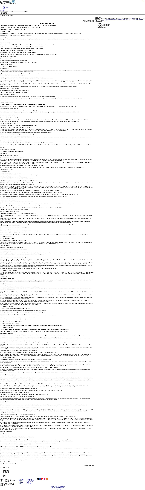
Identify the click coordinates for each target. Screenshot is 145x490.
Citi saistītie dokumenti (102, 27)
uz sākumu (2, 10)
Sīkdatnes (28, 482)
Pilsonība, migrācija (108, 19)
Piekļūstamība (29, 483)
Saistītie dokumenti (98, 21)
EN (144, 0)
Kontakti (20, 483)
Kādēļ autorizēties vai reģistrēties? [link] (6, 15)
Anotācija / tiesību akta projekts (103, 25)
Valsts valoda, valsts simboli (117, 19)
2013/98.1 (106, 20)
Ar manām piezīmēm (6, 470)
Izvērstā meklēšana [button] (3, 12)
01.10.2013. (102, 19)
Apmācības (21, 482)
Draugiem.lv (5, 476)
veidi (3, 5)
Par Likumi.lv (21, 479)
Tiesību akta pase (98, 17)
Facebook (4, 475)
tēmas (4, 6)
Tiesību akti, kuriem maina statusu (104, 24)
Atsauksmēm (21, 481)
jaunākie (4, 8)
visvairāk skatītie (6, 7)
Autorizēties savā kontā (4, 13)
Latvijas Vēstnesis (138, 19)
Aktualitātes (21, 480)
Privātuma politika (30, 481)
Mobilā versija (29, 479)
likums (133, 18)
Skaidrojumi (100, 26)
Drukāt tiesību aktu (6, 472)
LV (142, 0)
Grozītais (99, 23)
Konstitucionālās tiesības (126, 19)
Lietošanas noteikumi (30, 480)
